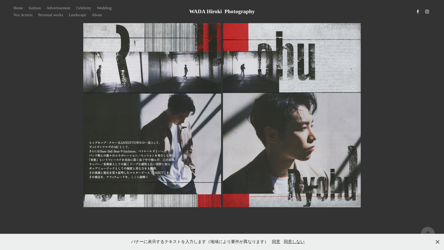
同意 (276, 241)
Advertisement (58, 8)
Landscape (77, 15)
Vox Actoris (23, 15)
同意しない (294, 241)
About (97, 15)
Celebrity (83, 8)
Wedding (104, 8)
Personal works (50, 15)
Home (18, 8)
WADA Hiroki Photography (222, 11)
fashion (35, 8)
